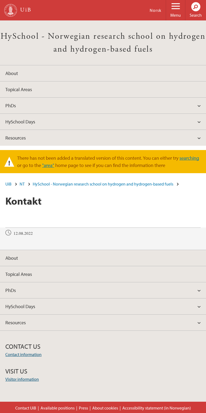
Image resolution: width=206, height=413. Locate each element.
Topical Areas (18, 89)
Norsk (155, 10)
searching (189, 158)
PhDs (10, 105)
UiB (8, 184)
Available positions (58, 408)
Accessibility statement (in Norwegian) (156, 408)
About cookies (105, 408)
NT (22, 184)
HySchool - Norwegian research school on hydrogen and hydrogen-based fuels (103, 184)
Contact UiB (25, 408)
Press (83, 408)
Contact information (23, 354)
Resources (15, 138)
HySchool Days (20, 122)
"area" (48, 165)
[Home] (10, 10)
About (11, 73)
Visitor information (22, 379)
